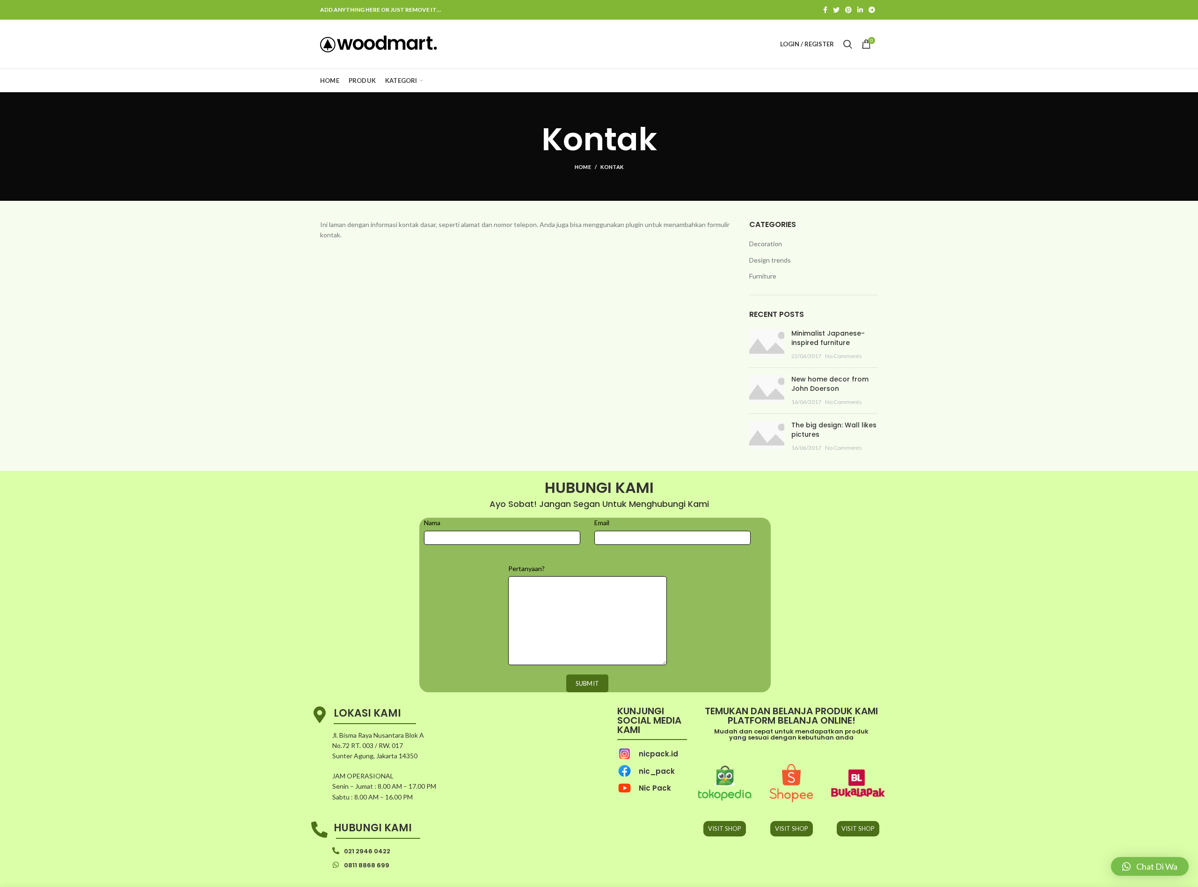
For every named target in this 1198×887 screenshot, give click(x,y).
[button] (1150, 866)
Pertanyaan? (526, 568)
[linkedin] (860, 10)
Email (601, 523)
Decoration (765, 244)
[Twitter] (836, 10)
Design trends (770, 260)
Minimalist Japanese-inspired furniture (828, 338)
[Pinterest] (848, 10)
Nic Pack (655, 788)
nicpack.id (658, 754)
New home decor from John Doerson (830, 383)
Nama (432, 523)
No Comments (843, 355)
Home (583, 167)
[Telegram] (872, 10)
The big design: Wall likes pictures (834, 429)
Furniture (762, 276)
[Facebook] (825, 10)
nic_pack (657, 771)
